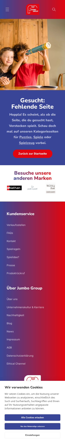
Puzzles (25, 137)
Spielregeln (13, 249)
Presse (11, 265)
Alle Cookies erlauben (32, 417)
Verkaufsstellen (16, 225)
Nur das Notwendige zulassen (32, 426)
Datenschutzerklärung (20, 355)
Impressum (13, 339)
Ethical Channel (16, 363)
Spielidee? (13, 257)
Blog (9, 323)
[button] (7, 9)
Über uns (12, 299)
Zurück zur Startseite (32, 153)
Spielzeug (26, 143)
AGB (9, 347)
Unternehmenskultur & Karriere (25, 307)
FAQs (10, 233)
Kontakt (11, 241)
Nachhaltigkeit (15, 315)
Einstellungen (32, 435)
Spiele (38, 137)
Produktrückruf (16, 273)
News (10, 331)
